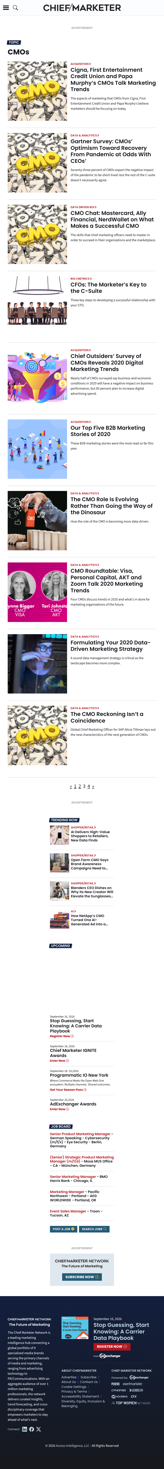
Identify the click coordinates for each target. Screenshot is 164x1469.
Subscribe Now (80, 1277)
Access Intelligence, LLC (72, 1446)
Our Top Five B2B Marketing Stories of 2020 (107, 431)
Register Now (60, 1036)
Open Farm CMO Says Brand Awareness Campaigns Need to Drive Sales (89, 866)
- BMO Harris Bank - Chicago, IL (79, 1178)
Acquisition (79, 64)
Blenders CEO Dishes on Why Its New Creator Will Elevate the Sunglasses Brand (92, 894)
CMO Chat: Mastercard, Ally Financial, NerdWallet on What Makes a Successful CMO (112, 219)
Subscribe (88, 1377)
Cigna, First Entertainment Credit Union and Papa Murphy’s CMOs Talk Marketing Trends (113, 79)
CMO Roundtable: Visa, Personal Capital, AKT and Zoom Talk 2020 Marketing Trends (106, 580)
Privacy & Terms (74, 1391)
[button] (6, 7)
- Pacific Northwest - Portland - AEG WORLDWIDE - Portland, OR (75, 1195)
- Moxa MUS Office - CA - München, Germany (82, 1161)
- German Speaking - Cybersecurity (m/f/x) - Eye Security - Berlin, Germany (81, 1140)
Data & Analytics (83, 135)
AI (72, 911)
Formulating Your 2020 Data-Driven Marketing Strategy (110, 646)
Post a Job (62, 1229)
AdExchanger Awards (73, 1104)
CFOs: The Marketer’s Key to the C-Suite (108, 288)
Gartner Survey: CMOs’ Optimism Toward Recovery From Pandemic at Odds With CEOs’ (110, 151)
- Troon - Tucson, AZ (76, 1213)
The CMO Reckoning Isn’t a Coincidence (106, 717)
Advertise (69, 1377)
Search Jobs (92, 1229)
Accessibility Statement (80, 1396)
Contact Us (89, 1382)
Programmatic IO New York (79, 1075)
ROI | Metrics (79, 278)
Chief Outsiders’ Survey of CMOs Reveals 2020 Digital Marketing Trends (106, 362)
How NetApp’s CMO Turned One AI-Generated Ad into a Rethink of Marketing (89, 922)
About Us (69, 1382)
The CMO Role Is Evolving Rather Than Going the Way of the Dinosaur (111, 505)
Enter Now (58, 1061)
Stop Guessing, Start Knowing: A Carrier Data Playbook (76, 1026)
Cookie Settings (74, 1387)
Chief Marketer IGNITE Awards (73, 1053)
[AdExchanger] (110, 1355)
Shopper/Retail (82, 827)
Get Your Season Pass (66, 1090)
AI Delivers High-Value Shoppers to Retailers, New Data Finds (90, 836)
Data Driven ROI (82, 207)
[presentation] (37, 91)
